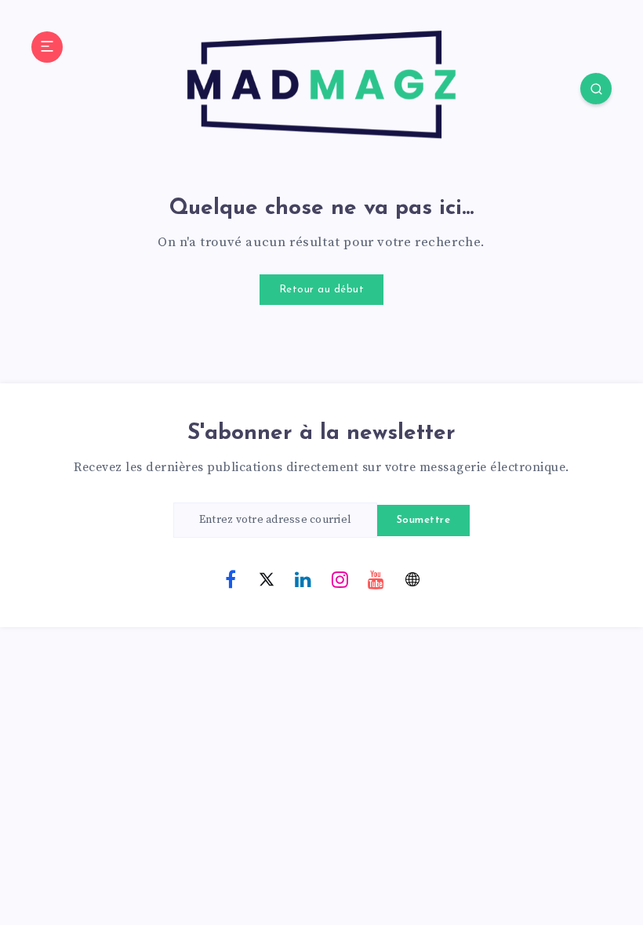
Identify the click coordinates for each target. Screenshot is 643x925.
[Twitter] (267, 578)
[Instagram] (339, 578)
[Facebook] (230, 578)
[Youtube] (376, 578)
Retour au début (322, 290)
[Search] (596, 88)
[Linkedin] (303, 578)
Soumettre (424, 520)
